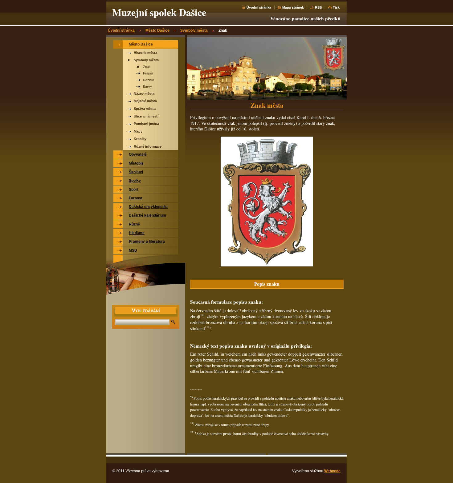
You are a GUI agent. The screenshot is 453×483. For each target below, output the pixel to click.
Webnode (332, 471)
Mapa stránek (293, 7)
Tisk (336, 7)
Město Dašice (157, 30)
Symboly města (194, 30)
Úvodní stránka (259, 7)
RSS (318, 7)
